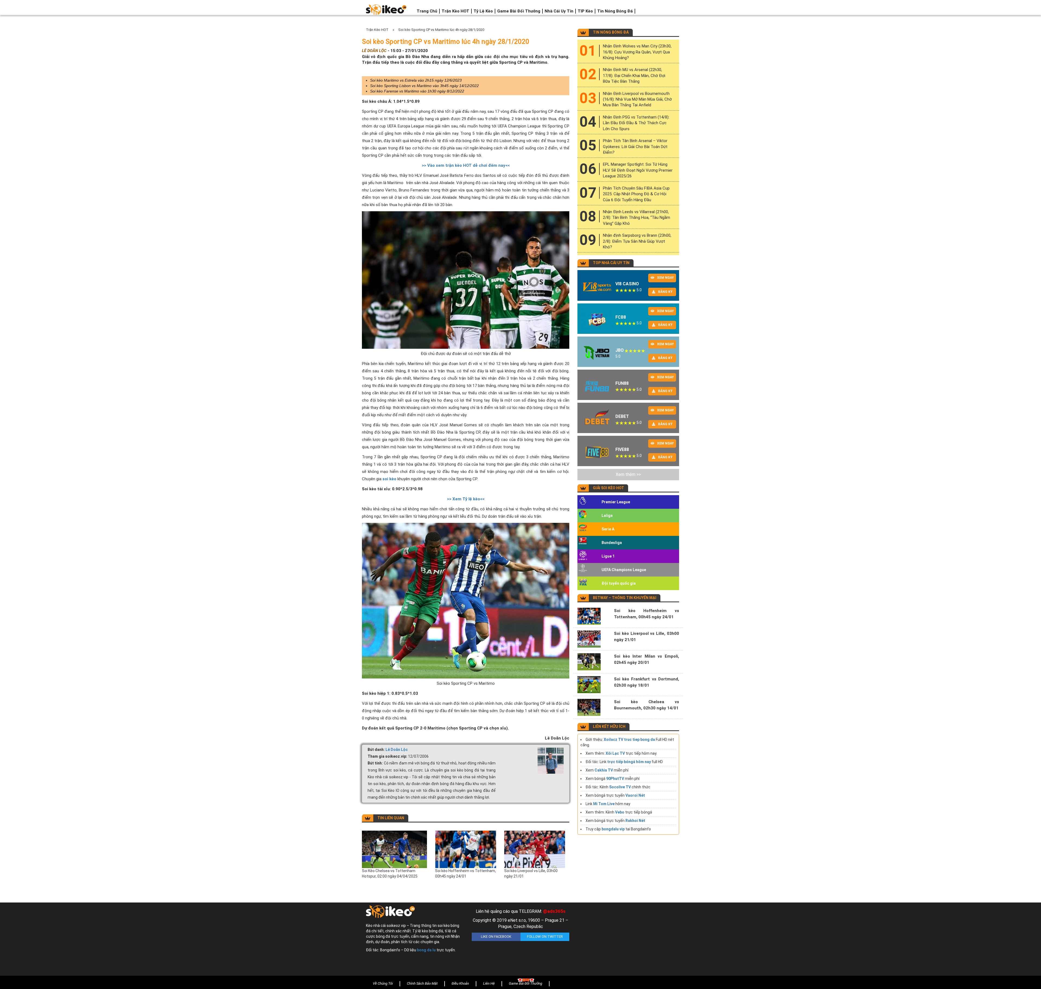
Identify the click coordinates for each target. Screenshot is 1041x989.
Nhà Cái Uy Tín (559, 11)
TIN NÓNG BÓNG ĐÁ (611, 32)
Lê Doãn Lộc (396, 749)
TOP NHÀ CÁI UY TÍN (611, 263)
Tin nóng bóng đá (615, 11)
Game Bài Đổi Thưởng (518, 11)
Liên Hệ (489, 983)
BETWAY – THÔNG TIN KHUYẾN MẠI (624, 598)
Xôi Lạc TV (615, 753)
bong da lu (426, 950)
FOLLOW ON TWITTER (545, 936)
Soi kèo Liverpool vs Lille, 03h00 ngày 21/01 (531, 873)
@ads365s (554, 911)
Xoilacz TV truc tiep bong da (629, 739)
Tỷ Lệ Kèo (483, 11)
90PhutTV (615, 778)
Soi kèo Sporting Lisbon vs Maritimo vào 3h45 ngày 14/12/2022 (424, 86)
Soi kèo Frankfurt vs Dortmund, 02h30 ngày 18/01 (646, 682)
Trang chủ (427, 11)
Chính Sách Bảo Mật (422, 983)
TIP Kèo (585, 11)
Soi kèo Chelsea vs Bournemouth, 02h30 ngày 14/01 (646, 704)
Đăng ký (665, 292)
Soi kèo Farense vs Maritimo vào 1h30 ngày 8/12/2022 (417, 91)
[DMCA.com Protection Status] (626, 940)
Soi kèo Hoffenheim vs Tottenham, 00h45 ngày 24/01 (465, 873)
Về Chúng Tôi (383, 983)
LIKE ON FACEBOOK (496, 936)
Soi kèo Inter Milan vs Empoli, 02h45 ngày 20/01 (646, 659)
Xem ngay (665, 278)
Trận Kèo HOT (455, 11)
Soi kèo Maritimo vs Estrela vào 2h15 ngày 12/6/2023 (416, 80)
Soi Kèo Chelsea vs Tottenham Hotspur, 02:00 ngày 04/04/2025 (389, 873)
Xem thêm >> (628, 474)
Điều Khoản (460, 983)
